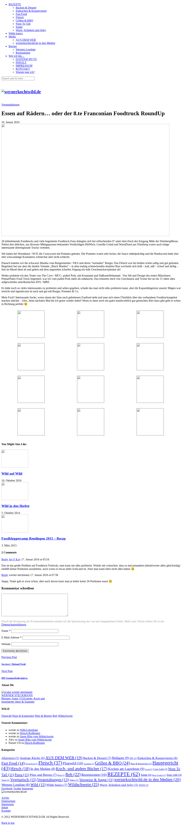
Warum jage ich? (25, 72)
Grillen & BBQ (24, 20)
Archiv (5, 797)
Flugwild (6, 715)
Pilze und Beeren (43, 775)
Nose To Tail (23, 23)
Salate (19, 26)
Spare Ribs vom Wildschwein (36, 736)
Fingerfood (31, 764)
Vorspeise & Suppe (96, 780)
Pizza (61, 775)
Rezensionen (23, 52)
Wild (38, 785)
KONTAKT (23, 68)
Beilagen (120, 758)
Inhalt (4, 807)
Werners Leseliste (26, 49)
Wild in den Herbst (15, 506)
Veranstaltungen (10, 104)
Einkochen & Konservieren (31, 10)
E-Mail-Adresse (11, 637)
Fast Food (21, 14)
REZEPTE (15, 4)
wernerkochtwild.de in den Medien (35, 43)
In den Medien (42, 769)
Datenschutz (8, 801)
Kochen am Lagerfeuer (126, 769)
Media (12, 36)
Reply (4, 559)
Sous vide (174, 774)
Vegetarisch (23, 779)
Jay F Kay (15, 559)
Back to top (7, 822)
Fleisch (20, 17)
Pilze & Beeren (43, 715)
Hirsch (20, 768)
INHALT (21, 62)
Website (5, 644)
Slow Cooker (159, 775)
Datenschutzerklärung (13, 624)
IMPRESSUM (24, 65)
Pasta (22, 775)
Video (74, 780)
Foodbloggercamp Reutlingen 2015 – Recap (33, 538)
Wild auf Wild (11, 473)
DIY (133, 758)
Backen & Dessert (26, 7)
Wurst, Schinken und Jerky (31, 30)
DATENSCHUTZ (26, 59)
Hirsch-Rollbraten (30, 733)
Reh (55, 715)
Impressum (7, 804)
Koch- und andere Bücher (81, 768)
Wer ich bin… (16, 55)
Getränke (89, 764)
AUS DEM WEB (26, 39)
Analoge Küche (32, 758)
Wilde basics (16, 33)
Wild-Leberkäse (29, 729)
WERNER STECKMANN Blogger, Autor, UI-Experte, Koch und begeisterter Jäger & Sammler (23, 698)
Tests (5, 780)
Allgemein (10, 758)
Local (149, 769)
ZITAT (143, 785)
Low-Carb (160, 769)
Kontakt (6, 810)
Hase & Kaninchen (23, 715)
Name (5, 630)
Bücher (13, 46)
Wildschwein (65, 715)
